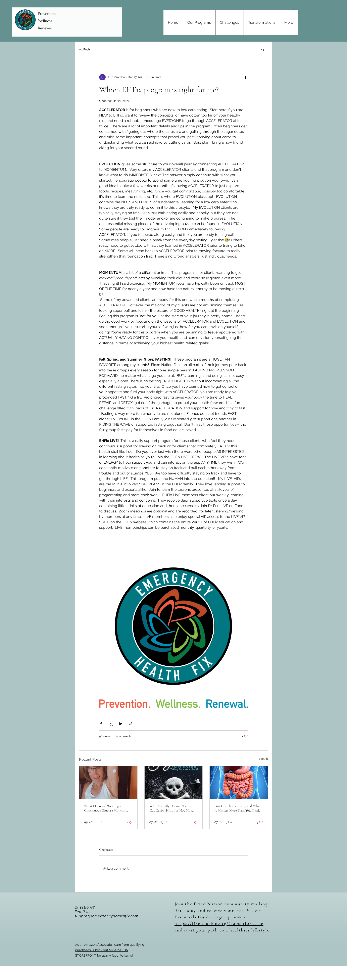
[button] (263, 49)
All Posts (85, 49)
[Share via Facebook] (101, 724)
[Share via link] (131, 724)
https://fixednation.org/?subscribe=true (219, 923)
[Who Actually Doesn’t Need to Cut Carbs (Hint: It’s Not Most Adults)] (174, 782)
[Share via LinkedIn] (121, 724)
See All (263, 758)
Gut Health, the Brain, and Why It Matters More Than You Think (237, 808)
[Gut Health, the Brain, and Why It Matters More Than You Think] (239, 782)
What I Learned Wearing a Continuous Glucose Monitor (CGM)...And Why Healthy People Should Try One (105, 808)
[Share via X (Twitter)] (111, 724)
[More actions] (245, 77)
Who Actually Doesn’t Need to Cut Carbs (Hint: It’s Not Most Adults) (171, 808)
